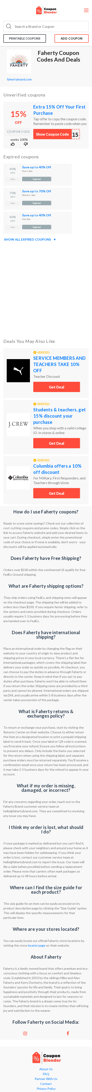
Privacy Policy (46, 1088)
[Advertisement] (46, 289)
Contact (46, 1083)
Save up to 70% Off (36, 191)
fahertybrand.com (19, 79)
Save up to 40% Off (36, 167)
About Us (46, 1069)
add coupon (72, 38)
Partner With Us (46, 1078)
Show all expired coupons (30, 239)
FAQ (46, 1074)
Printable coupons (24, 38)
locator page (37, 945)
